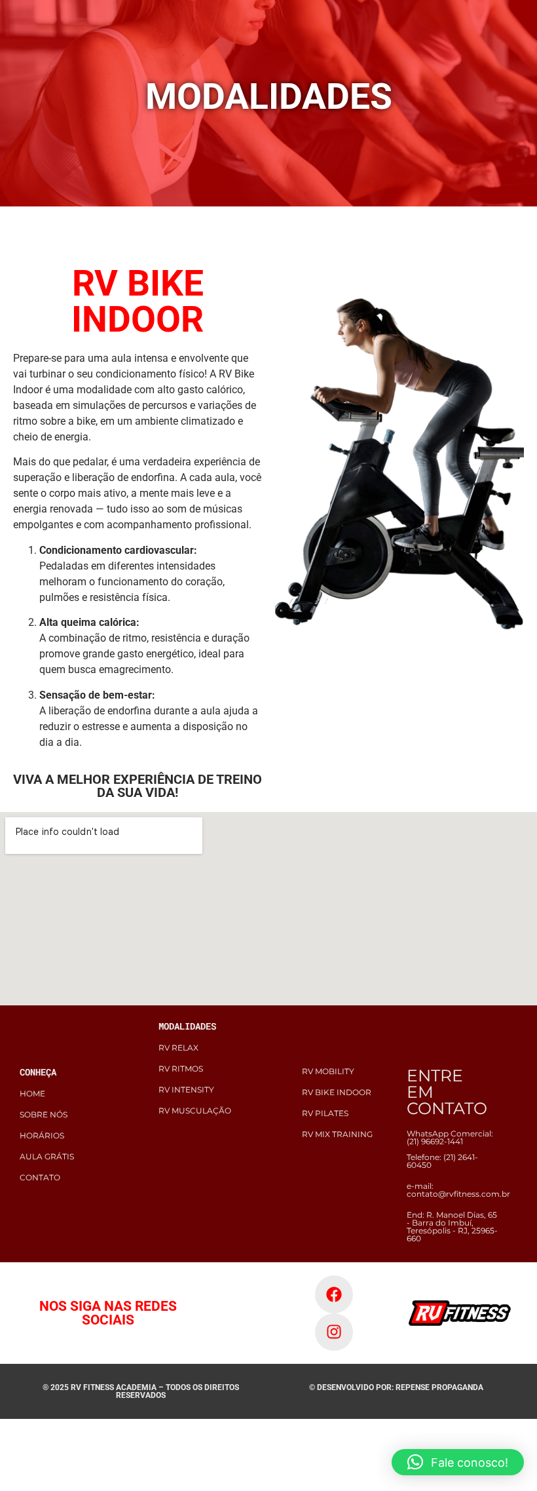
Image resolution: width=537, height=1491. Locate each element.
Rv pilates (325, 1113)
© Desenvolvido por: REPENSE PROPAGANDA (396, 1387)
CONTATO (40, 1177)
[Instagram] (334, 1332)
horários (42, 1135)
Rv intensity (186, 1089)
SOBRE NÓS (43, 1114)
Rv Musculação (194, 1110)
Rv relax (178, 1048)
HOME (32, 1093)
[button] (458, 1462)
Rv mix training (337, 1134)
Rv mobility (328, 1071)
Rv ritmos (180, 1069)
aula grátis (47, 1156)
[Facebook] (334, 1294)
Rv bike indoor (336, 1092)
